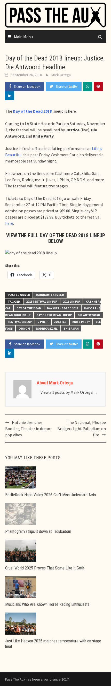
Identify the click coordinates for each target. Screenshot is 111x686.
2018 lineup (71, 301)
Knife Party (81, 322)
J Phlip (43, 322)
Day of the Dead (29, 308)
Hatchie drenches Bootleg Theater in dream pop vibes (28, 428)
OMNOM (24, 328)
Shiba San (71, 328)
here (9, 223)
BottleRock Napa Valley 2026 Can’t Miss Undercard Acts (50, 494)
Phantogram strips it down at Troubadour (38, 531)
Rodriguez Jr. (47, 328)
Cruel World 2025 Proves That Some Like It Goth (44, 568)
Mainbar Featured (50, 295)
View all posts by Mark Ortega (69, 392)
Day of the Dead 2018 (62, 308)
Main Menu (23, 36)
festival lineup (20, 322)
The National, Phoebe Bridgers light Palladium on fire (81, 428)
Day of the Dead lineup (54, 315)
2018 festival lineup (41, 301)
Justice (60, 322)
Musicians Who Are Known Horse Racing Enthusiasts (47, 604)
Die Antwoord (89, 315)
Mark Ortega (61, 74)
